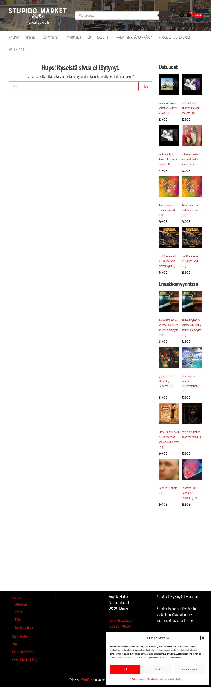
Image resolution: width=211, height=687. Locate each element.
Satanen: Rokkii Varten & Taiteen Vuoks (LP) (168, 108)
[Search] (164, 15)
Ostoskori (21, 604)
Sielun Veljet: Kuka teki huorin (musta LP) (168, 159)
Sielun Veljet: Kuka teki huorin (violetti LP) (191, 108)
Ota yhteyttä (20, 636)
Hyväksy (125, 669)
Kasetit (102, 37)
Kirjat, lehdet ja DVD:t (174, 37)
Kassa (18, 611)
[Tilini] (181, 15)
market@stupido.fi (120, 620)
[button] (203, 638)
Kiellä (157, 669)
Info (14, 644)
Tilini (18, 619)
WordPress (87, 679)
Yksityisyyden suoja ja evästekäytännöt (164, 679)
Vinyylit (31, 37)
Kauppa (14, 37)
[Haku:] (80, 86)
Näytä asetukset (189, 669)
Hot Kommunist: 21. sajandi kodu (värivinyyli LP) (167, 261)
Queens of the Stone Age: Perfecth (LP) (167, 381)
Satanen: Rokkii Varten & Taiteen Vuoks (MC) (191, 159)
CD (89, 37)
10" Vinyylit (51, 37)
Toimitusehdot (24, 627)
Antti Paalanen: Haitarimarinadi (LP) (190, 210)
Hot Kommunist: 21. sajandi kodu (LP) (190, 261)
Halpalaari (17, 49)
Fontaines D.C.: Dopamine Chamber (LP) (190, 493)
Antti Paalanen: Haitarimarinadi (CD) (167, 210)
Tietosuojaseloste (23, 651)
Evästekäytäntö (138, 679)
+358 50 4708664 (120, 626)
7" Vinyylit (73, 37)
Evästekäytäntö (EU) (24, 659)
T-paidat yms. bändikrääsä (133, 37)
